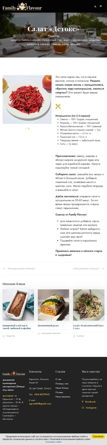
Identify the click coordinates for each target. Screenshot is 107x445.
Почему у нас (62, 383)
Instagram (91, 407)
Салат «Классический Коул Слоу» (88, 326)
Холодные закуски (51, 333)
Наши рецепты (62, 396)
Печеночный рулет (48, 325)
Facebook (90, 401)
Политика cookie (53, 442)
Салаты (80, 336)
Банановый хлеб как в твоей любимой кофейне (17, 326)
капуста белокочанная (25, 40)
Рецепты (53, 36)
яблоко (75, 44)
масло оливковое (75, 40)
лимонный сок (52, 40)
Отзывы (59, 392)
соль (65, 44)
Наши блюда (61, 387)
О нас (58, 379)
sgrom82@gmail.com (40, 403)
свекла (55, 44)
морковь (94, 40)
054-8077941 (42, 394)
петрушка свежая (38, 44)
